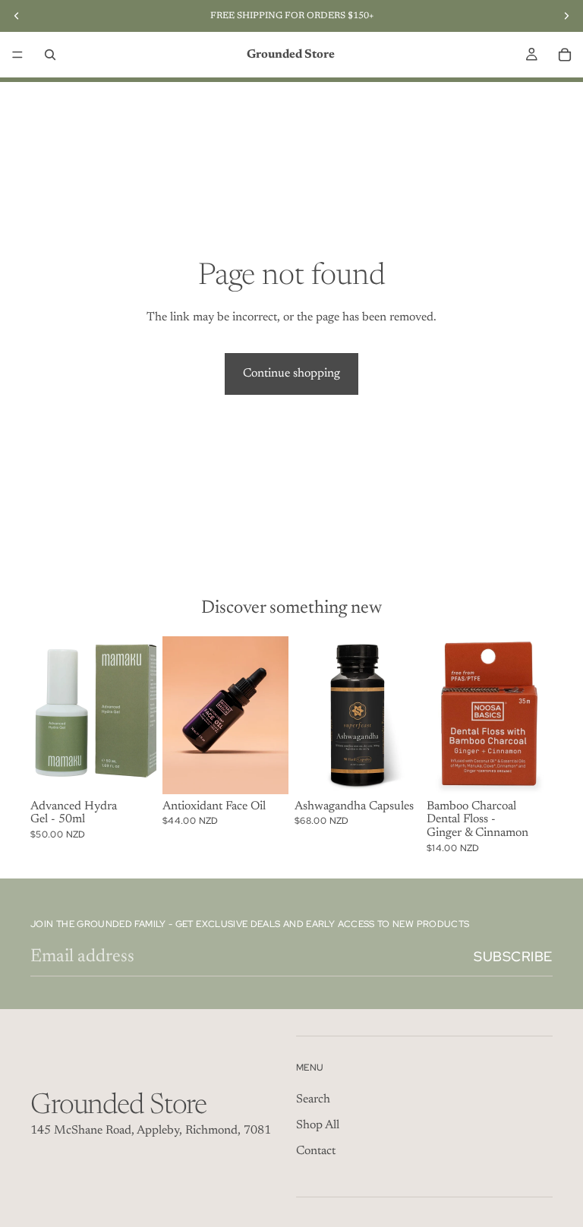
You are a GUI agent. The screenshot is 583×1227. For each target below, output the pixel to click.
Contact (316, 1151)
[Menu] (17, 54)
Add (146, 771)
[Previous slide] (179, 715)
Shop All (317, 1125)
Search (313, 1099)
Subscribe (513, 956)
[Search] (50, 54)
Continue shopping (291, 373)
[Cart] (564, 54)
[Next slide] (271, 715)
